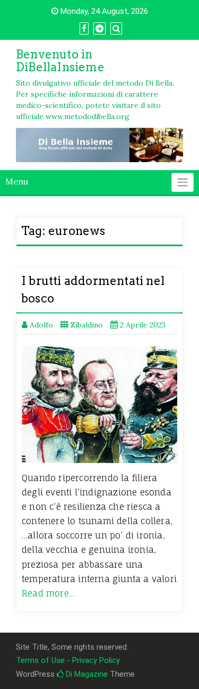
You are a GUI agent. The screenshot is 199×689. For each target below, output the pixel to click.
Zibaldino (87, 325)
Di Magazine (86, 674)
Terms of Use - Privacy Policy (68, 660)
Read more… (48, 593)
